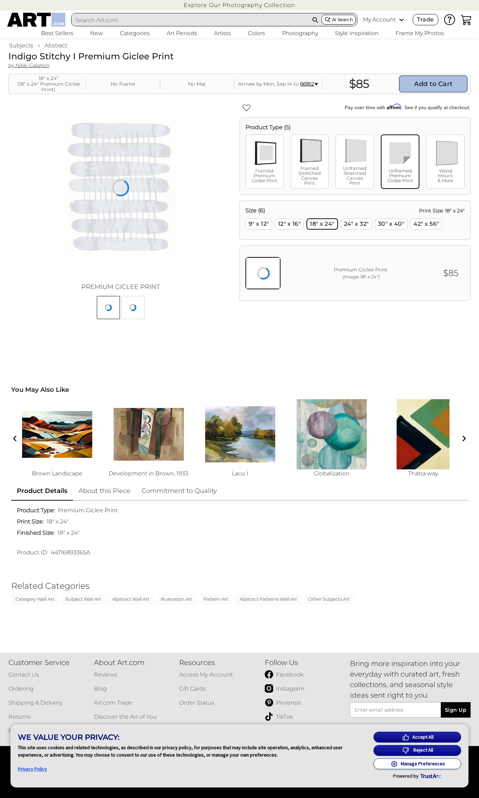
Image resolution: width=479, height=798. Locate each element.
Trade (425, 19)
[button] (239, 5)
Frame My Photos (420, 33)
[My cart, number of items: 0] (466, 19)
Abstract (56, 45)
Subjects (21, 45)
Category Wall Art (34, 599)
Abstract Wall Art (130, 599)
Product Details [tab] (42, 491)
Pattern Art (215, 599)
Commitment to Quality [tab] (179, 491)
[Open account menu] (401, 19)
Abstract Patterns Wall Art (268, 599)
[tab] (264, 161)
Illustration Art (176, 599)
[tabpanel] (355, 250)
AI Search (342, 19)
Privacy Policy (32, 769)
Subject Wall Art (83, 599)
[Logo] (36, 20)
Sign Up (455, 710)
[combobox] (190, 20)
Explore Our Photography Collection (239, 5)
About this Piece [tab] (104, 491)
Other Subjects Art (329, 599)
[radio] (258, 224)
